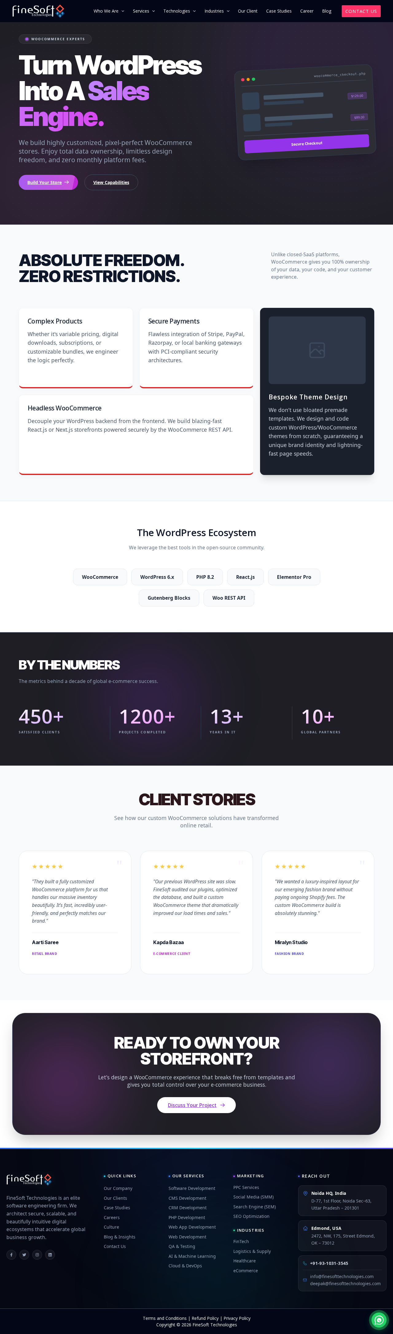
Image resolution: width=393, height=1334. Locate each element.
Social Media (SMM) (253, 1197)
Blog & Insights (119, 1237)
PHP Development (187, 1217)
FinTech (241, 1241)
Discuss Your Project (192, 1105)
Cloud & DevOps (185, 1266)
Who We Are (106, 11)
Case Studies (279, 11)
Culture (111, 1227)
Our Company (118, 1188)
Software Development (192, 1188)
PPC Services (246, 1187)
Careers (112, 1217)
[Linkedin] (50, 1255)
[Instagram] (37, 1255)
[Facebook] (11, 1255)
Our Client (248, 11)
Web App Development (192, 1227)
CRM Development (188, 1207)
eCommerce (245, 1270)
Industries (214, 11)
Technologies (176, 11)
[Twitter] (24, 1255)
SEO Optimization (251, 1216)
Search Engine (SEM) (254, 1207)
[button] (361, 11)
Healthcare (244, 1261)
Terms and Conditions (165, 1318)
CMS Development (187, 1198)
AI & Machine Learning (192, 1256)
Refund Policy (205, 1318)
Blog (326, 11)
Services (141, 11)
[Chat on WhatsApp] (379, 1320)
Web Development (187, 1237)
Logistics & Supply (252, 1251)
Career (306, 11)
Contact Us (115, 1246)
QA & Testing (182, 1246)
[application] (121, 11)
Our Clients (115, 1198)
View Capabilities (111, 182)
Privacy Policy (237, 1318)
